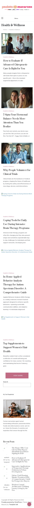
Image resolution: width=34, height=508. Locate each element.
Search (5, 382)
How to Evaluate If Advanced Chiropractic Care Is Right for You (15, 64)
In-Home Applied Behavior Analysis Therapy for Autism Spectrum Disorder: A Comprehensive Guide (15, 284)
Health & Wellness (8, 57)
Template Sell (13, 504)
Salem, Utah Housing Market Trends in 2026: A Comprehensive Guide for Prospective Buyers (21, 478)
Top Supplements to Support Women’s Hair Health (15, 347)
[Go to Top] (29, 504)
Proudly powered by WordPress (11, 502)
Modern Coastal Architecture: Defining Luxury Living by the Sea (20, 487)
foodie (5, 426)
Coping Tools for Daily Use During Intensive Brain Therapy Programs (16, 224)
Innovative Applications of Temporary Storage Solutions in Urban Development (21, 469)
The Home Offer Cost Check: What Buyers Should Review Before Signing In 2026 (20, 451)
